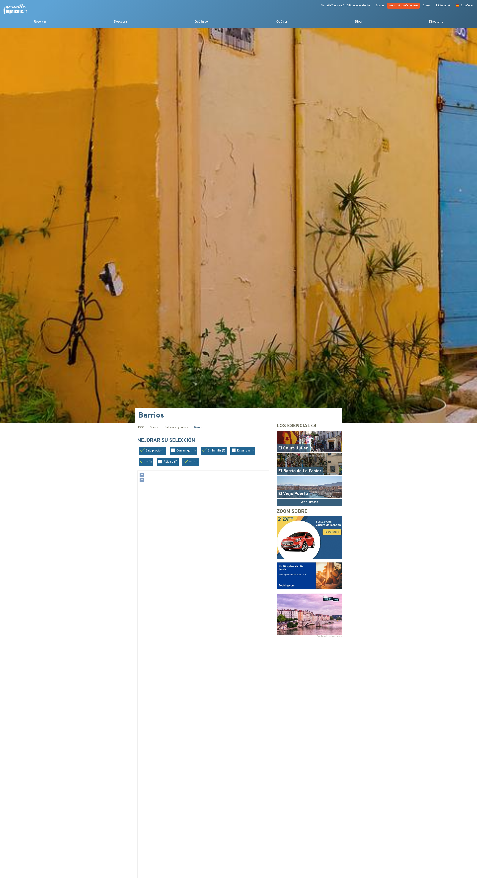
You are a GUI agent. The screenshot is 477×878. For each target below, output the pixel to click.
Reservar (40, 22)
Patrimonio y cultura (176, 427)
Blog (358, 22)
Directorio (436, 22)
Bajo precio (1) (155, 451)
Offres (426, 5)
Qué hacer (202, 22)
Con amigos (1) (186, 451)
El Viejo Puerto (293, 494)
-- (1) (149, 462)
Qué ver (281, 22)
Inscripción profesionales (403, 5)
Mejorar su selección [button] (166, 441)
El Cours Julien (293, 448)
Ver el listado (309, 502)
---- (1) (193, 462)
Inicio (141, 427)
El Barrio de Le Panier (299, 471)
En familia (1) (216, 451)
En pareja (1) (245, 451)
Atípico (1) (170, 462)
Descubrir (120, 22)
